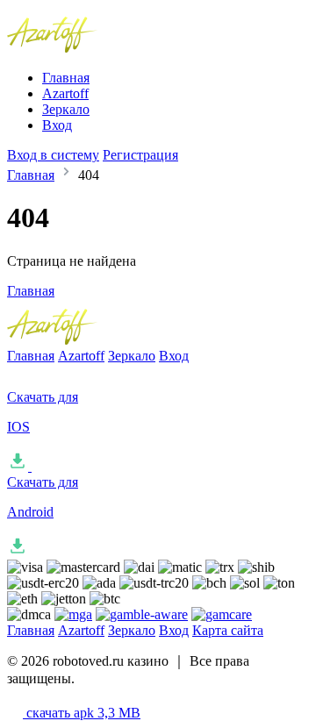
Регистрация (140, 154)
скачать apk (81, 712)
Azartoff (65, 93)
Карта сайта (227, 630)
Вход (57, 125)
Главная (66, 77)
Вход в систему (53, 154)
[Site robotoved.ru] (91, 47)
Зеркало (66, 109)
